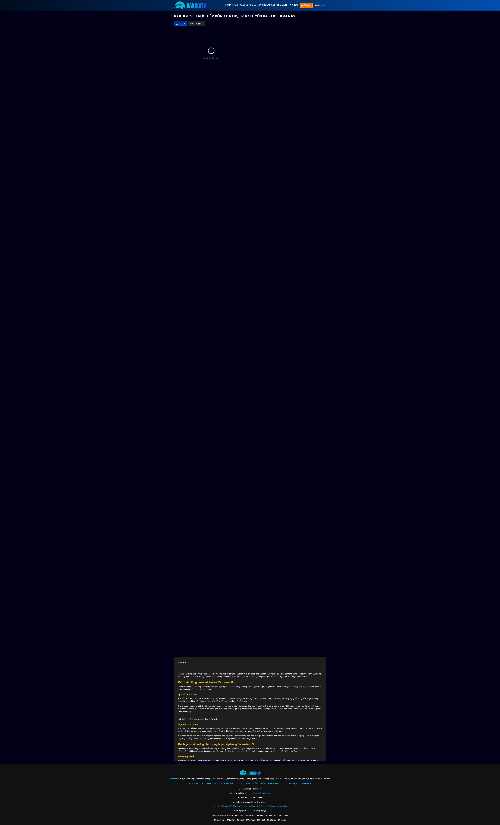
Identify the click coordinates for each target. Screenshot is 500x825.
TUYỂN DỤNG (292, 784)
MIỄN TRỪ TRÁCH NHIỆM (271, 784)
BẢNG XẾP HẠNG (248, 5)
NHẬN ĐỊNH (282, 5)
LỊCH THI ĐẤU (231, 5)
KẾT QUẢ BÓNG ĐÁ (266, 5)
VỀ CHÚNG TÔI (196, 784)
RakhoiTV (182, 674)
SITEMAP (306, 784)
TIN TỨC (294, 5)
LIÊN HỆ (239, 784)
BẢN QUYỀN (251, 784)
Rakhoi (189, 698)
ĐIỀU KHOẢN (227, 784)
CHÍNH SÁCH (212, 784)
